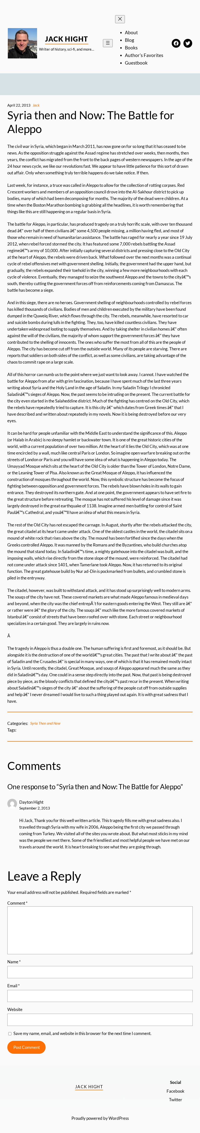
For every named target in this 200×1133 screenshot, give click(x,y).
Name (14, 961)
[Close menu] (120, 19)
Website (14, 1009)
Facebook (175, 1091)
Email (13, 985)
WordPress (119, 1118)
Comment (17, 903)
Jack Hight (66, 39)
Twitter (175, 1099)
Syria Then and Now (45, 723)
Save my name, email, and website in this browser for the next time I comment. (82, 1033)
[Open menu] (108, 43)
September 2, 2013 (34, 808)
